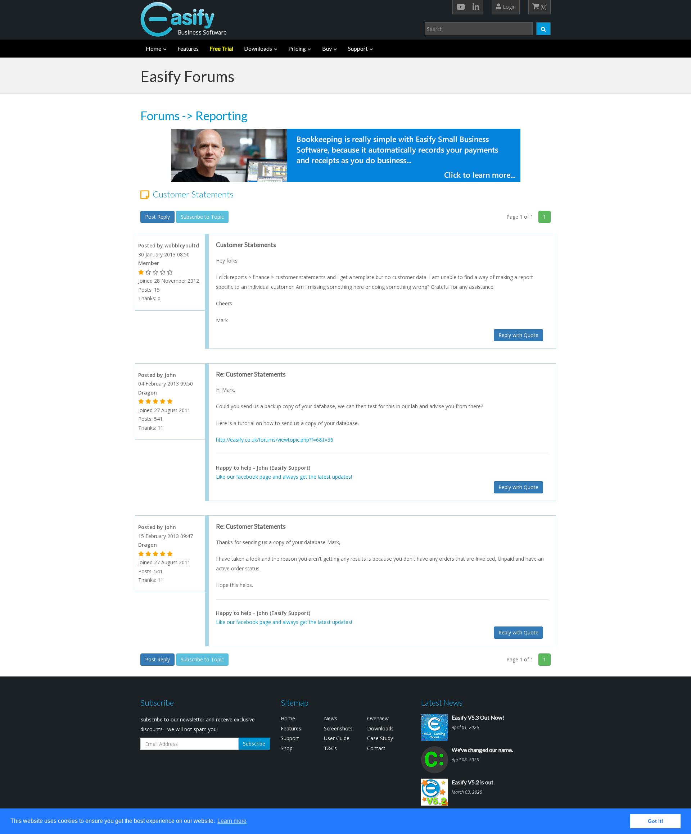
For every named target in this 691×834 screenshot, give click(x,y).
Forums (160, 115)
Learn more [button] (232, 821)
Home (153, 48)
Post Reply (157, 216)
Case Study (380, 738)
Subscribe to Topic (202, 216)
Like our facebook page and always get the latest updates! (284, 476)
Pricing (297, 48)
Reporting (221, 115)
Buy (327, 48)
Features (188, 48)
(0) (543, 6)
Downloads (258, 48)
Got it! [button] (655, 821)
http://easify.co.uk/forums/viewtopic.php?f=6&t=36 (274, 439)
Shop (287, 748)
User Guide (336, 738)
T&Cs (330, 748)
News (330, 718)
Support (358, 48)
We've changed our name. (482, 750)
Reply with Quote (518, 335)
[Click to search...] (543, 28)
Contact (376, 748)
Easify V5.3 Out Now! (478, 717)
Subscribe (254, 743)
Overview (378, 718)
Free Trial (221, 48)
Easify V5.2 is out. (473, 782)
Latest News (441, 702)
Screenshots (338, 728)
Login (508, 6)
